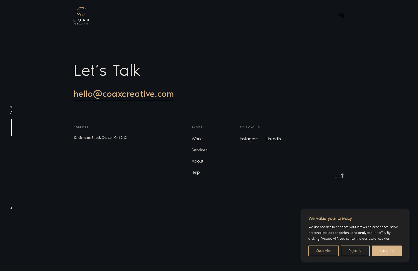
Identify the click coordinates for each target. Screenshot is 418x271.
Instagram (249, 138)
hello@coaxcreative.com (124, 94)
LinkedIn (273, 138)
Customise (323, 251)
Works (197, 138)
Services (200, 150)
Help (196, 172)
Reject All (355, 251)
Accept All (387, 251)
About (197, 161)
